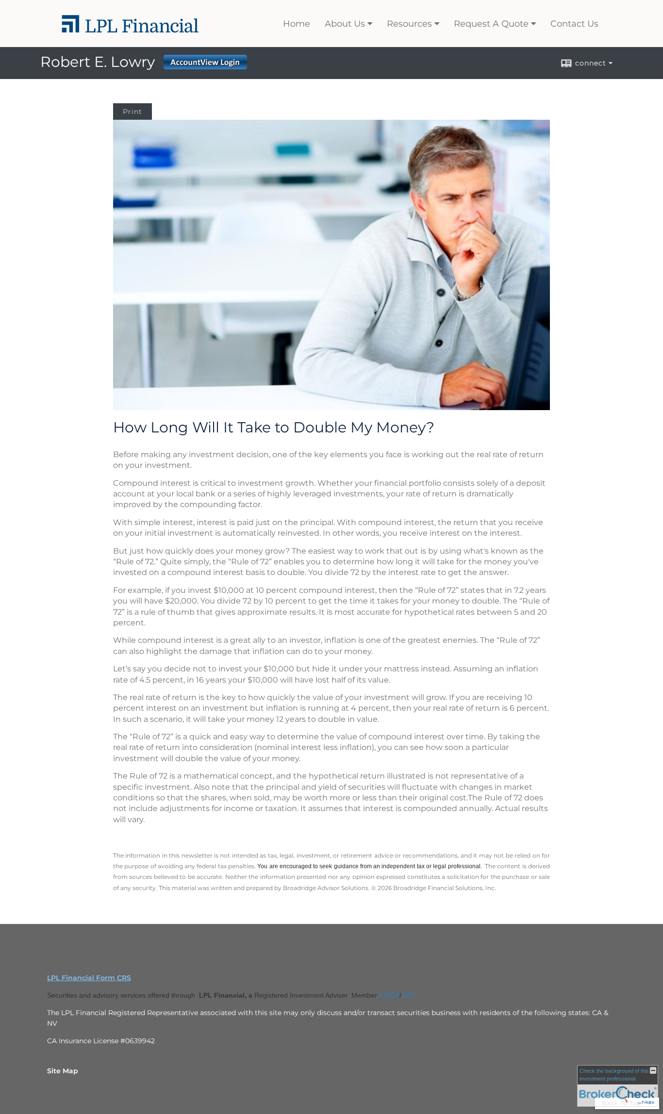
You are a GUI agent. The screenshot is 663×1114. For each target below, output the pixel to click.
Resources (409, 23)
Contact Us (574, 23)
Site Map (62, 1070)
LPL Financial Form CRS (89, 977)
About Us (345, 23)
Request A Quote (491, 23)
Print (132, 111)
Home (296, 23)
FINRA (389, 995)
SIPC (409, 995)
